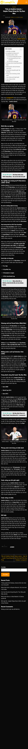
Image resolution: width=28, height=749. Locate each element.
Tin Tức (14, 7)
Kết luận (8, 81)
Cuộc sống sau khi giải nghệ (12, 77)
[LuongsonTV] (7, 2)
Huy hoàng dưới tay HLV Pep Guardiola (14, 59)
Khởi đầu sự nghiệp (10, 51)
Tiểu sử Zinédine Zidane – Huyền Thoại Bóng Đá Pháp (7, 558)
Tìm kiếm (3, 567)
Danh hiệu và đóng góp (13, 61)
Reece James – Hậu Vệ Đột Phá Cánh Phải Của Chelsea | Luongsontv (20, 558)
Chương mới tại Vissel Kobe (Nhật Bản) (14, 64)
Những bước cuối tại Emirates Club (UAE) (13, 67)
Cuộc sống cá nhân (10, 79)
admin (21, 17)
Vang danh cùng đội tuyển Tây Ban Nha (13, 71)
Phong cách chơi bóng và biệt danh (13, 74)
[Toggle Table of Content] (20, 49)
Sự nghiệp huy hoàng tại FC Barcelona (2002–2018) (12, 54)
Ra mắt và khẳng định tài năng (15, 56)
